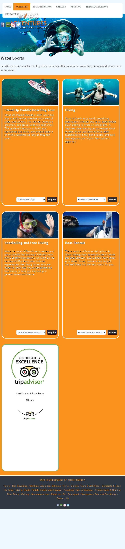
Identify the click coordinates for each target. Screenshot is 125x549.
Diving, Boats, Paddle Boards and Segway (38, 489)
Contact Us (11, 14)
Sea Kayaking (19, 485)
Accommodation (42, 7)
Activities (22, 7)
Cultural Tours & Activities (85, 485)
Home (8, 7)
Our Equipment (71, 494)
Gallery (61, 7)
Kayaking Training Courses (78, 489)
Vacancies (87, 494)
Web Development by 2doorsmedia (62, 479)
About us (76, 7)
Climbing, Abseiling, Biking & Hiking (49, 485)
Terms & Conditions (97, 7)
